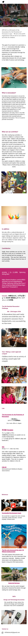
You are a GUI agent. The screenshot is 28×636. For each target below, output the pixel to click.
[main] (14, 11)
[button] (2, 633)
